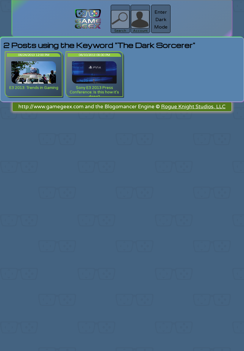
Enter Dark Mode (161, 19)
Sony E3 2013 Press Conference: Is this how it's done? (94, 92)
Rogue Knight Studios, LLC (193, 107)
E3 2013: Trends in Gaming (33, 87)
